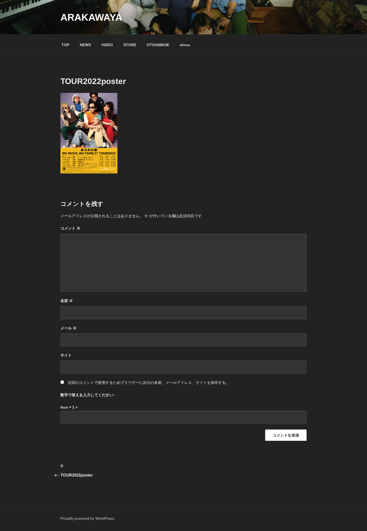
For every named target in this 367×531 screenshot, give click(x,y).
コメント (70, 228)
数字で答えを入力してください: (87, 395)
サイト (66, 355)
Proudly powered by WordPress (87, 518)
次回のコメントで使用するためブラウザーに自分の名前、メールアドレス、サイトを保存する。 (148, 382)
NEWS (85, 45)
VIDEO (107, 45)
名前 (66, 301)
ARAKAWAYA (91, 17)
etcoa (185, 45)
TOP (65, 45)
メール (68, 328)
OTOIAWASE (158, 45)
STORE (129, 45)
